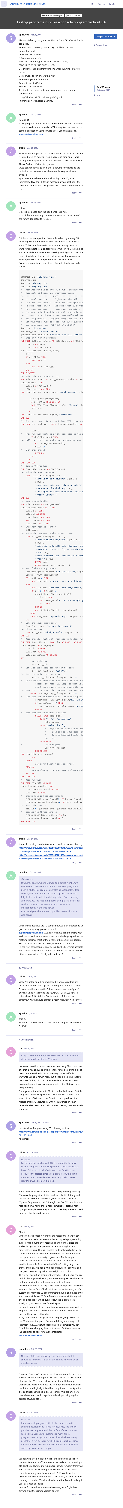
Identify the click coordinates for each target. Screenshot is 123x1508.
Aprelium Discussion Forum (28, 4)
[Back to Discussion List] (4, 4)
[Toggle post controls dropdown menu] (80, 104)
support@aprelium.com (31, 134)
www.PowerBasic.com (30, 1335)
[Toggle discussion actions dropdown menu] (114, 36)
